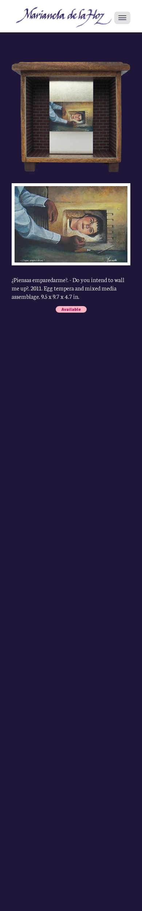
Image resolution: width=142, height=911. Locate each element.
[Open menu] (122, 18)
